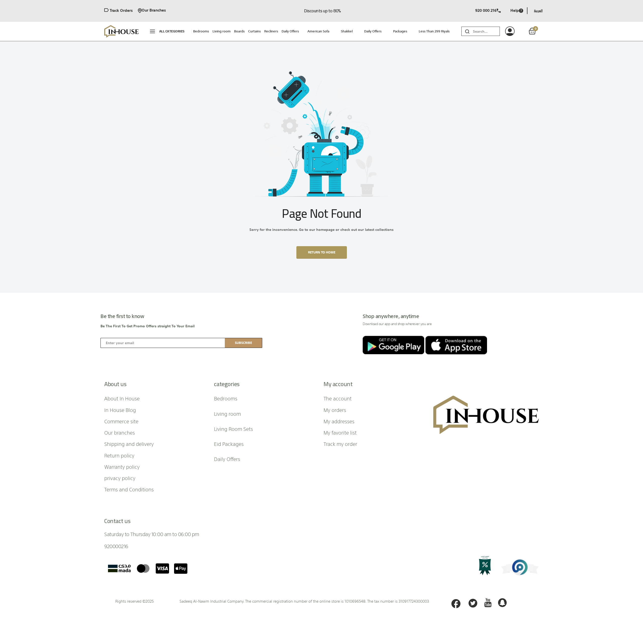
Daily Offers (373, 31)
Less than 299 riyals (434, 31)
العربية (538, 10)
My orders (335, 409)
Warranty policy (122, 466)
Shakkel (347, 31)
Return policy (119, 455)
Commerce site (121, 421)
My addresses (339, 421)
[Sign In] (515, 31)
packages (400, 31)
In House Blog (120, 409)
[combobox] (486, 31)
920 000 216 (486, 11)
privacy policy (119, 478)
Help (514, 11)
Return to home (321, 252)
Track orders (121, 10)
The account (338, 398)
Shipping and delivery (129, 443)
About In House (122, 398)
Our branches (154, 10)
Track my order (340, 443)
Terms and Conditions (129, 489)
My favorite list (340, 432)
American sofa (318, 31)
